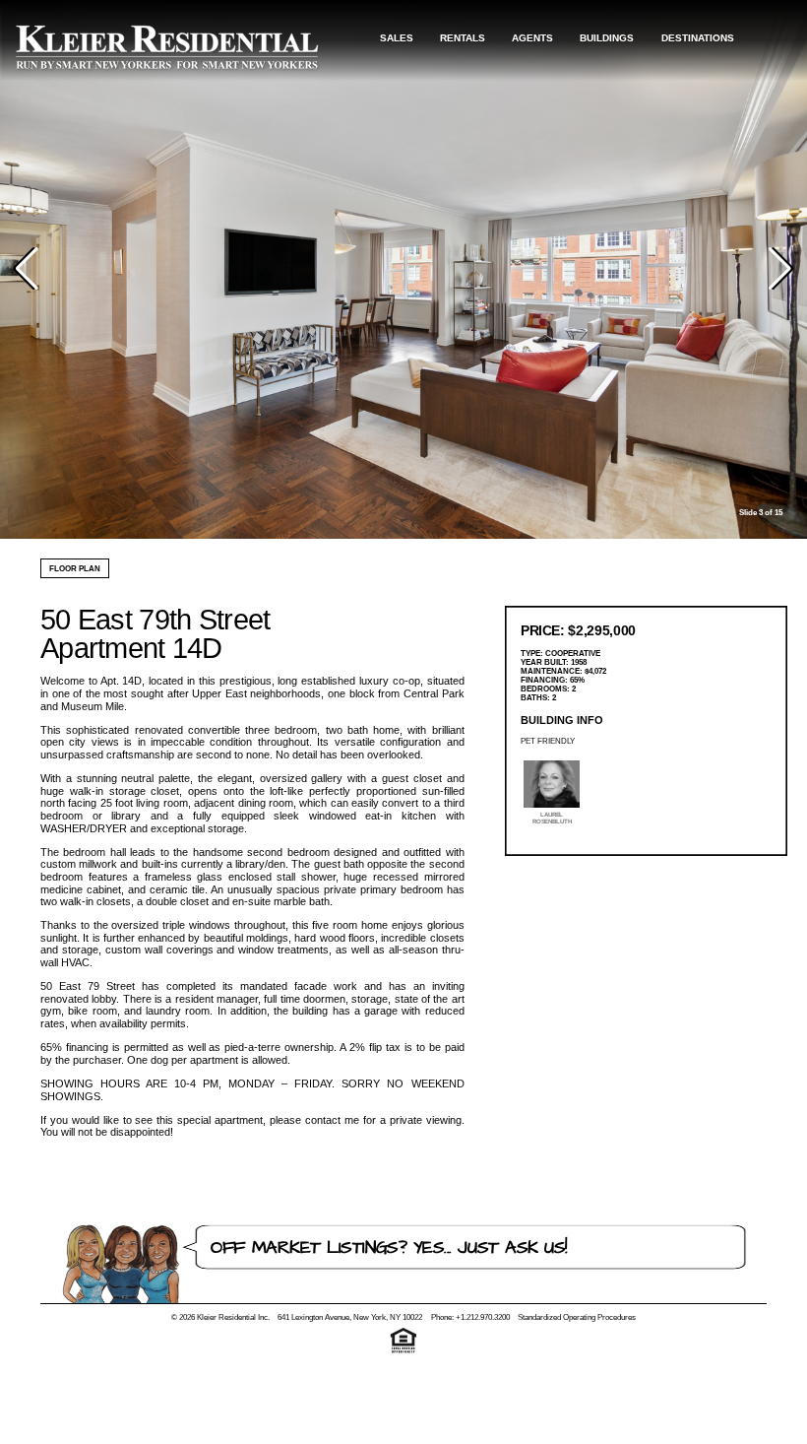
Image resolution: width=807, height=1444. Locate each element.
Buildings (607, 38)
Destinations (697, 38)
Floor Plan (74, 568)
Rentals (462, 38)
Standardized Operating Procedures (577, 1317)
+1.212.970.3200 (483, 1317)
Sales (396, 38)
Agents (532, 38)
